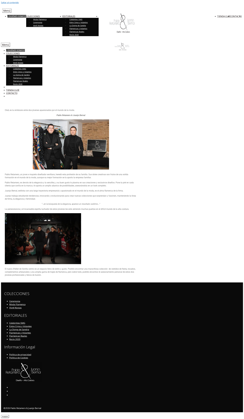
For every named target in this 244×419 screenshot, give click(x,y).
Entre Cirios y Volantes (78, 22)
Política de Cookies (18, 357)
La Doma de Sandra (77, 25)
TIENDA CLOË (223, 16)
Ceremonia (37, 22)
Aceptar (5, 416)
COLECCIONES (33, 16)
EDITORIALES (68, 16)
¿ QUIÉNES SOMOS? (16, 16)
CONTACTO (236, 16)
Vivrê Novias (38, 25)
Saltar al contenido (10, 2)
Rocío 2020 (74, 34)
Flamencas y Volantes (78, 28)
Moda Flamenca (40, 19)
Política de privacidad (20, 354)
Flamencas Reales (76, 31)
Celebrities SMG (75, 19)
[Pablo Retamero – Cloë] (122, 49)
